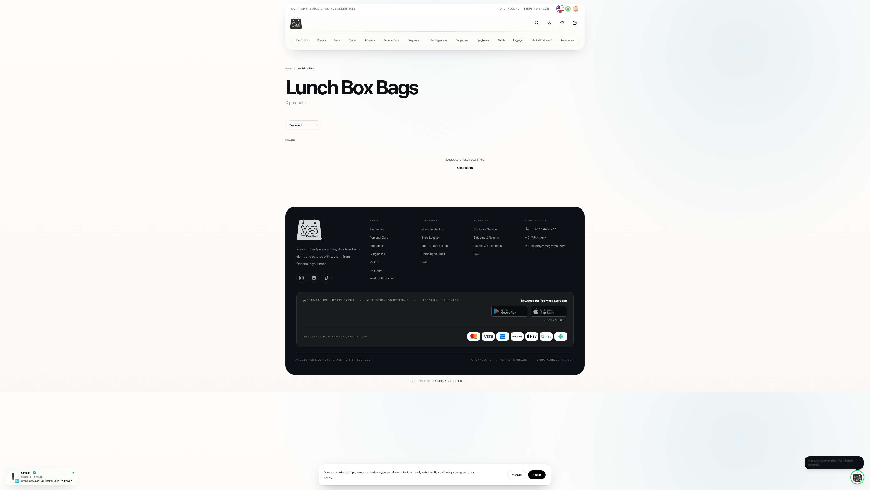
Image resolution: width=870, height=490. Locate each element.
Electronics (302, 40)
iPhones (321, 40)
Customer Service (485, 229)
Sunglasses (462, 40)
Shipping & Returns (486, 237)
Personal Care (391, 40)
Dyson (352, 40)
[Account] (549, 23)
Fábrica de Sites (447, 381)
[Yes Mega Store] (296, 23)
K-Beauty (370, 40)
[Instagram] (301, 278)
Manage (517, 474)
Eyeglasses (483, 40)
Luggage (518, 40)
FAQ (424, 262)
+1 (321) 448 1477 (543, 229)
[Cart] (575, 23)
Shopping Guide (432, 229)
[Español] (576, 9)
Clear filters (465, 167)
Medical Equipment (542, 40)
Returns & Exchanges (488, 245)
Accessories (567, 40)
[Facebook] (314, 278)
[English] (560, 8)
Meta (337, 40)
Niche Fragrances (437, 40)
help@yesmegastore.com (548, 246)
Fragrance (413, 40)
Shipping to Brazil (433, 254)
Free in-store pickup (435, 245)
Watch (501, 40)
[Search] (537, 23)
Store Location (431, 237)
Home (288, 68)
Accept (537, 474)
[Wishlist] (562, 23)
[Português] (568, 9)
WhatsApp (538, 237)
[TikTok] (327, 278)
